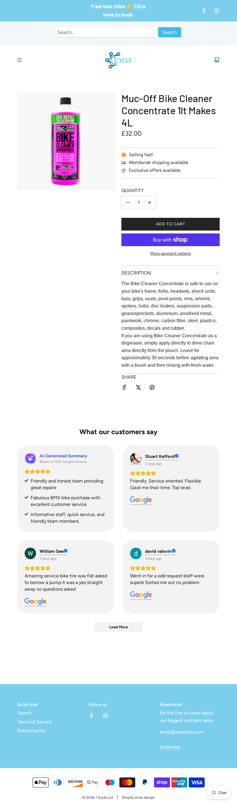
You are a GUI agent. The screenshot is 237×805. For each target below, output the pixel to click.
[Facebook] (204, 11)
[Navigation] (19, 60)
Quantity (132, 190)
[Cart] (216, 60)
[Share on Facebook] (124, 388)
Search (169, 32)
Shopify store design (138, 797)
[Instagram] (216, 11)
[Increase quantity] (149, 202)
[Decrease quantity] (128, 202)
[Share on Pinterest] (152, 388)
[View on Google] (136, 458)
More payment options (170, 253)
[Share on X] (138, 388)
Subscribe (170, 747)
